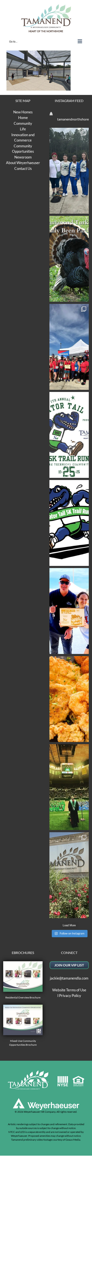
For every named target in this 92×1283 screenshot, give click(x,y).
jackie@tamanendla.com (69, 978)
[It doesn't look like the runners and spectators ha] (69, 171)
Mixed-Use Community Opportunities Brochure (23, 1042)
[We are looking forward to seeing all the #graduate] (69, 787)
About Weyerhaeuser (23, 162)
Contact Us (23, 168)
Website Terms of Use (69, 990)
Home (23, 117)
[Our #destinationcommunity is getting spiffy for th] (69, 875)
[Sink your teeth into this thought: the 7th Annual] (69, 435)
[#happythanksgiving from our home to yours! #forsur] (69, 259)
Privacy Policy (70, 995)
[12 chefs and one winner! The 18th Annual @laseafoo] (69, 699)
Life (23, 129)
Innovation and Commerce (23, 138)
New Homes (23, 112)
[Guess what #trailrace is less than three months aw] (69, 611)
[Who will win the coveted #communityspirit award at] (69, 347)
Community (23, 123)
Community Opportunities (23, 149)
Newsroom (23, 157)
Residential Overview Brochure (22, 997)
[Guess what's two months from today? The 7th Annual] (69, 523)
